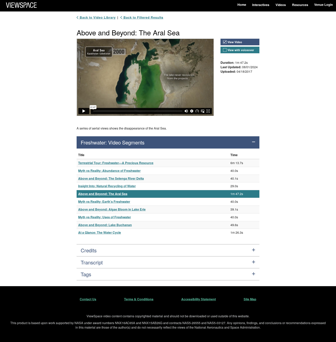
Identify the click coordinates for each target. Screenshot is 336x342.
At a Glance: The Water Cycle (99, 232)
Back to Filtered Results (142, 17)
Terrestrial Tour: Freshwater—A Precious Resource (115, 163)
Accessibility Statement (198, 299)
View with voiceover (241, 50)
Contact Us (88, 299)
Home (241, 4)
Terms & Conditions (138, 299)
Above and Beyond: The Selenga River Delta (111, 178)
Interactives (260, 5)
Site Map (250, 299)
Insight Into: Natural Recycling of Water (107, 186)
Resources (300, 5)
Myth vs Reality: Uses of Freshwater (104, 217)
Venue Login (323, 4)
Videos (281, 5)
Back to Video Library (97, 17)
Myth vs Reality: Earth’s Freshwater (104, 201)
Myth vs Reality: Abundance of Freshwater (109, 170)
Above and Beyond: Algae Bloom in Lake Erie (112, 209)
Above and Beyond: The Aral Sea (102, 194)
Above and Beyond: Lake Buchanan (105, 225)
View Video (235, 42)
